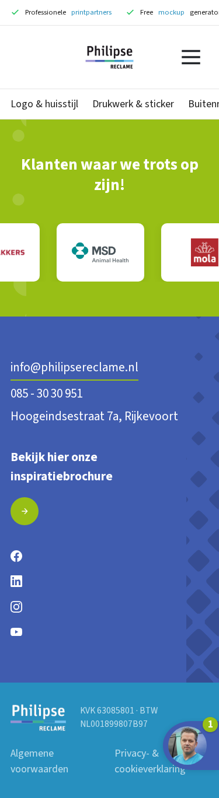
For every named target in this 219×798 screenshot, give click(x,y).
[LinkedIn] (16, 580)
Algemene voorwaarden (39, 761)
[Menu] (190, 57)
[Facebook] (16, 555)
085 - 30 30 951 (46, 393)
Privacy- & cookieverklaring (150, 761)
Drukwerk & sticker (133, 104)
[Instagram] (16, 606)
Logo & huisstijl (44, 104)
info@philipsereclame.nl (74, 367)
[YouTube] (16, 631)
